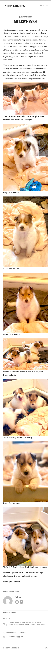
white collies (40, 625)
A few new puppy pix (14, 636)
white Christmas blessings (16, 632)
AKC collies (26, 623)
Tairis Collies (14, 6)
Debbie (18, 597)
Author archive (17, 602)
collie (34, 623)
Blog (8, 618)
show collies (30, 625)
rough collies (19, 625)
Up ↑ (46, 648)
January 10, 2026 (25, 17)
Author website (21, 602)
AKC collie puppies (13, 623)
